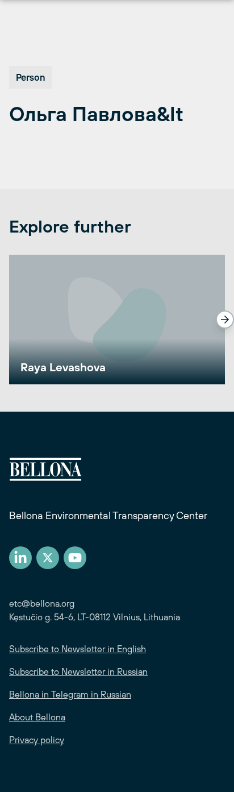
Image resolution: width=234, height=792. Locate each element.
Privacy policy (36, 740)
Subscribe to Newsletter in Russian (78, 671)
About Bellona (37, 717)
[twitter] (47, 557)
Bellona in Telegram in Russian (70, 694)
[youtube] (75, 557)
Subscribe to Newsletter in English (77, 649)
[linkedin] (20, 557)
